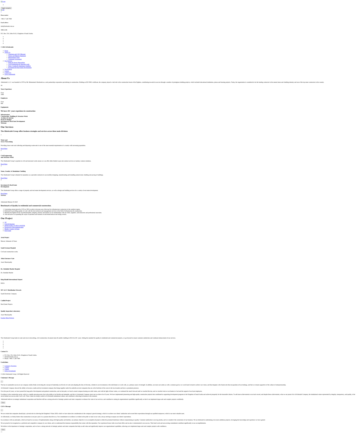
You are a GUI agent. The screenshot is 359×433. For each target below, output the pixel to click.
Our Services (8, 61)
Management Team (14, 57)
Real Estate (7, 230)
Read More (4, 148)
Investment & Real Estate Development (20, 67)
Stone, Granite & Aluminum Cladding (19, 66)
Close (3, 402)
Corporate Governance (15, 59)
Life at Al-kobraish (10, 371)
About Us (7, 52)
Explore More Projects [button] (7, 318)
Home (6, 51)
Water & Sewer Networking (16, 62)
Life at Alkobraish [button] (9, 74)
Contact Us (7, 72)
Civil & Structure (9, 224)
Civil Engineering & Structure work (18, 64)
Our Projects (8, 69)
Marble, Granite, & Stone (11, 229)
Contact (6, 367)
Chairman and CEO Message (17, 54)
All (5, 222)
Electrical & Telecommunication (13, 227)
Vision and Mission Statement (17, 56)
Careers (6, 71)
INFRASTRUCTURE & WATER (14, 225)
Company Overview (10, 366)
